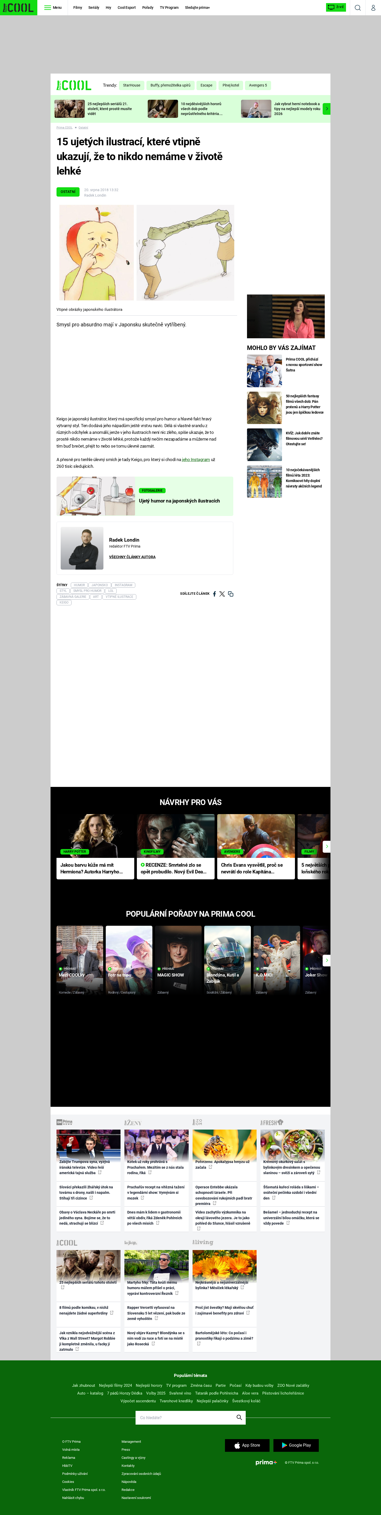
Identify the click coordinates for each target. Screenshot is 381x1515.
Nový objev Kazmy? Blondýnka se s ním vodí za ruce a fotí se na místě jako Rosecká (156, 1338)
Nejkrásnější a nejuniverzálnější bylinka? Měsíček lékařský (221, 1285)
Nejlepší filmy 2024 (115, 1385)
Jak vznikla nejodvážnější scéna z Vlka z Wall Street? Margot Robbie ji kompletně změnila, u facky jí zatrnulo (87, 1341)
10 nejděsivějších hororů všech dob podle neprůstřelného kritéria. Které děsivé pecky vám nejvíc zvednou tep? (201, 113)
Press (126, 1450)
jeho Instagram (196, 459)
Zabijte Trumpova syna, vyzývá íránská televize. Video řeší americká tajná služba (84, 1167)
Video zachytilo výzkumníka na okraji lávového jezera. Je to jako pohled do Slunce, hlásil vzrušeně (222, 1217)
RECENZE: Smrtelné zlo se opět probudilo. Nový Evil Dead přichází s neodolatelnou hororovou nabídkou (173, 868)
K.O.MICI (264, 975)
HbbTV (67, 1466)
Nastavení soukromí (136, 1498)
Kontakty (128, 1466)
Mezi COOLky (71, 975)
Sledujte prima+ (197, 7)
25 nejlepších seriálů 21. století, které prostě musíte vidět (110, 109)
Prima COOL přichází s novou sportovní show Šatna (304, 364)
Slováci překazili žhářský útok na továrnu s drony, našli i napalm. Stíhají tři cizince (86, 1192)
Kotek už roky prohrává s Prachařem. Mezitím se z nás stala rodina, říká (155, 1167)
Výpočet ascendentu (138, 1401)
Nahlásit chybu (73, 1498)
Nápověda (129, 1482)
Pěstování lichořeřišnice (283, 1393)
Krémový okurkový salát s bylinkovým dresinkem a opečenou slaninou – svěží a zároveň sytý (291, 1167)
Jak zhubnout (83, 1385)
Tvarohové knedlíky (176, 1401)
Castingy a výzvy (133, 1458)
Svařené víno (180, 1393)
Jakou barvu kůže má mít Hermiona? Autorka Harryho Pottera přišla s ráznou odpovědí (89, 868)
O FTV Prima (71, 1442)
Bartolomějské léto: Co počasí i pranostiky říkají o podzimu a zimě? (224, 1335)
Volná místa (71, 1450)
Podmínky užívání (75, 1474)
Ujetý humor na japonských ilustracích (179, 501)
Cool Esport (127, 7)
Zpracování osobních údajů (141, 1474)
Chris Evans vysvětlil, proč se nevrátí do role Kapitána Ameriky (252, 868)
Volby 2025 (155, 1393)
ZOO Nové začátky (293, 1385)
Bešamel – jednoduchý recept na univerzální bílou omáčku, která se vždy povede (291, 1217)
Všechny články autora (132, 557)
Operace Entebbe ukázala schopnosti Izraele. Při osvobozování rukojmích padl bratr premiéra (223, 1195)
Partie (221, 1385)
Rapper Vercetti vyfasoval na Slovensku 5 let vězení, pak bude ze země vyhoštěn (156, 1313)
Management (131, 1442)
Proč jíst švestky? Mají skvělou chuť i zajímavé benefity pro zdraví (224, 1310)
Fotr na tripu (119, 975)
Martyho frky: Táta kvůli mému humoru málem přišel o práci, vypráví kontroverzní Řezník (152, 1288)
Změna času (201, 1385)
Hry (108, 7)
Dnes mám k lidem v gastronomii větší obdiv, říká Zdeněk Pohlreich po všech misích (154, 1217)
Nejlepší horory (149, 1385)
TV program (176, 1385)
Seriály (93, 7)
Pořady (147, 7)
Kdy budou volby (259, 1385)
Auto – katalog (90, 1393)
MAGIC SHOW (170, 975)
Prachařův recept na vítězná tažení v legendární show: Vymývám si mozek (156, 1192)
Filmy (77, 7)
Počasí (236, 1385)
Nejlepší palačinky (212, 1401)
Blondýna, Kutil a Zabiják (223, 977)
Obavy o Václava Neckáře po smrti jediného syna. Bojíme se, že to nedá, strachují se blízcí (87, 1217)
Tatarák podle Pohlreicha (216, 1393)
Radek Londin (95, 195)
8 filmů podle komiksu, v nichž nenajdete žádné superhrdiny (83, 1310)
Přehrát (70, 969)
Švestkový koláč (246, 1401)
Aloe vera (250, 1393)
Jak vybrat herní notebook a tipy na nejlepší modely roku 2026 (297, 109)
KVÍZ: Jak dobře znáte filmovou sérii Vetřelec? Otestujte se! (304, 438)
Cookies (68, 1482)
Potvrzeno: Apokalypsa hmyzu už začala (222, 1164)
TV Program (169, 7)
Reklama (68, 1458)
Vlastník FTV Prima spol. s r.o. (83, 1490)
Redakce (128, 1490)
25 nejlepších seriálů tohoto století (88, 1282)
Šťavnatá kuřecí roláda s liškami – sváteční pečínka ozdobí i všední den (291, 1192)
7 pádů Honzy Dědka (124, 1393)
